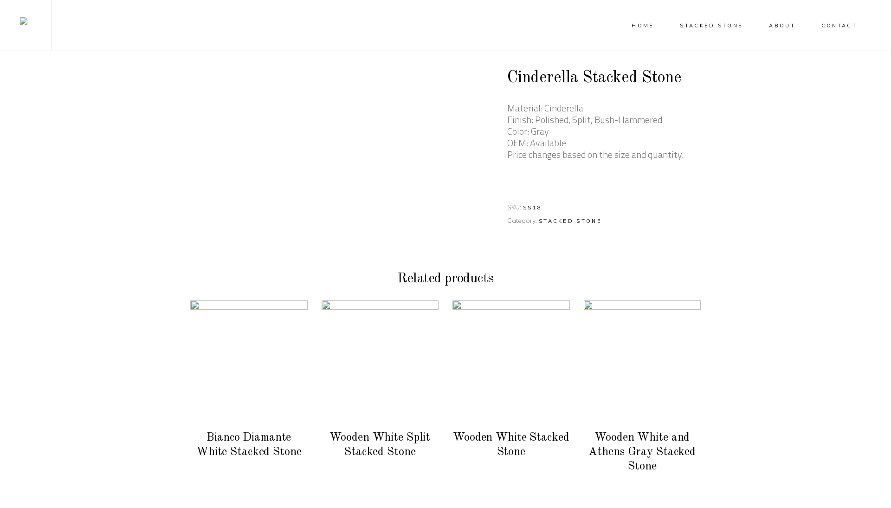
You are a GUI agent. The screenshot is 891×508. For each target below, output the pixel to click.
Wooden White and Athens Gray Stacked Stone (642, 452)
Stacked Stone (570, 221)
